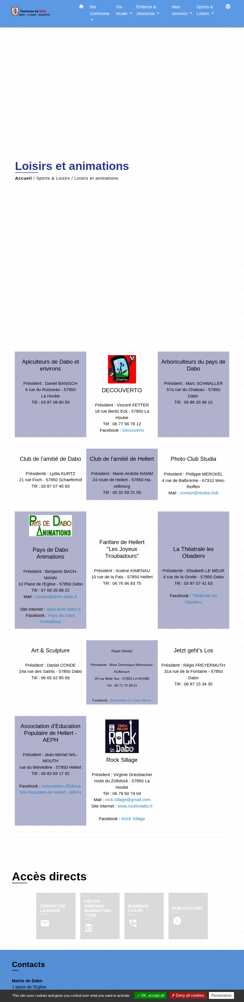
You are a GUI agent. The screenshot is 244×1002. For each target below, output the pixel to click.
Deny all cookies (189, 995)
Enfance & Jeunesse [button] (146, 10)
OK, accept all (152, 995)
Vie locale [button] (122, 10)
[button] (81, 7)
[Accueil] (41, 13)
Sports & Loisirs (53, 178)
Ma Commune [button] (100, 10)
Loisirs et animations (96, 178)
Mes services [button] (180, 10)
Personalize (221, 995)
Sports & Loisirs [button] (205, 10)
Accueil (23, 178)
